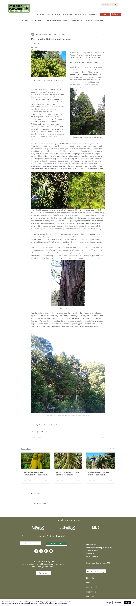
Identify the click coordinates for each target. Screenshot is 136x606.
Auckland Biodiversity (95, 21)
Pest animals (76, 21)
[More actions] (103, 34)
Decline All (117, 603)
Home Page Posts (37, 425)
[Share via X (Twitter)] (37, 431)
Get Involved (91, 587)
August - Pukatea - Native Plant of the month (67, 473)
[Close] (133, 602)
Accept (127, 603)
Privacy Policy (62, 604)
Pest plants (37, 21)
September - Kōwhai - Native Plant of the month (35, 473)
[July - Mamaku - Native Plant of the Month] (100, 461)
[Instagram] (41, 551)
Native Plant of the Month (56, 21)
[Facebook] (36, 551)
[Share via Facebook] (32, 431)
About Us (90, 582)
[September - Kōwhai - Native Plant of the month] (35, 461)
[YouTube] (51, 551)
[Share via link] (47, 431)
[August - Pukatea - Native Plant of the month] (68, 461)
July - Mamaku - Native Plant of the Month (98, 473)
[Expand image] (49, 190)
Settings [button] (108, 603)
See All (112, 449)
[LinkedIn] (46, 551)
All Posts (24, 21)
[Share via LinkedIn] (42, 431)
